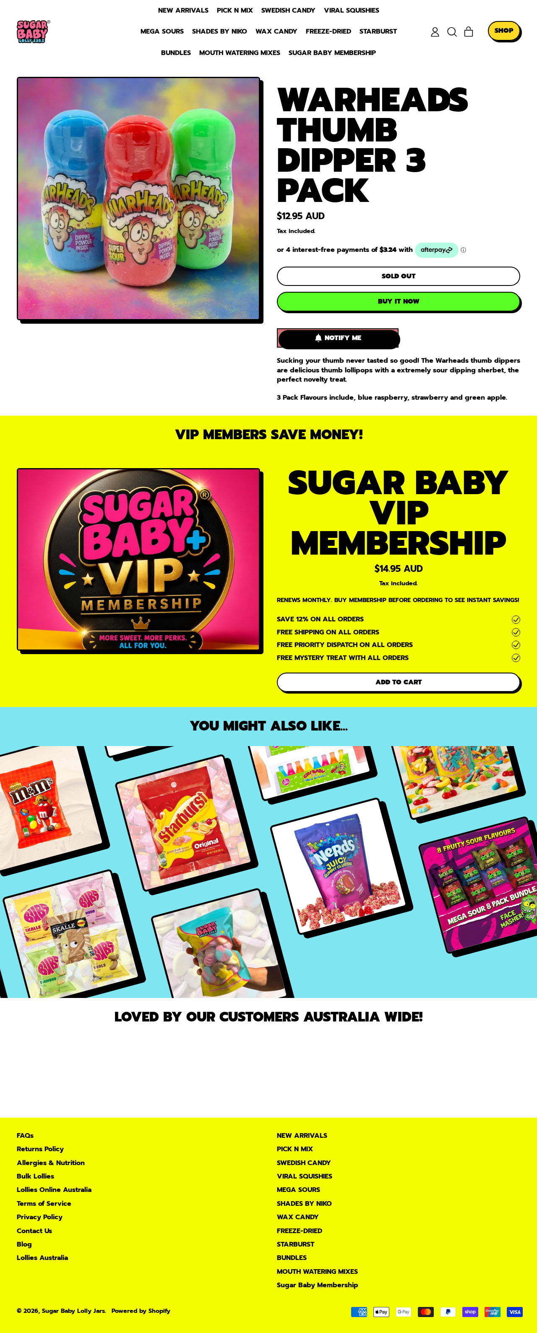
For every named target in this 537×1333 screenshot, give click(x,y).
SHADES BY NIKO (219, 31)
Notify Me (343, 338)
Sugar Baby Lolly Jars (73, 1310)
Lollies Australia (42, 1258)
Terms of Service (44, 1204)
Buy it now (399, 301)
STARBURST (378, 31)
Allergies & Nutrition (51, 1163)
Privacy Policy (40, 1217)
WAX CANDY (276, 31)
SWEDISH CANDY (288, 10)
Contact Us (34, 1231)
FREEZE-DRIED (328, 31)
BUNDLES (176, 53)
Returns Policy (40, 1149)
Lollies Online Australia (54, 1190)
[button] (452, 32)
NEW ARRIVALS (183, 10)
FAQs (25, 1136)
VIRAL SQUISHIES (351, 10)
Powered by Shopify (141, 1310)
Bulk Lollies (35, 1176)
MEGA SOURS (162, 31)
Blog (24, 1244)
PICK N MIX (235, 10)
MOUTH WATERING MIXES (239, 53)
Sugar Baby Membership (332, 53)
